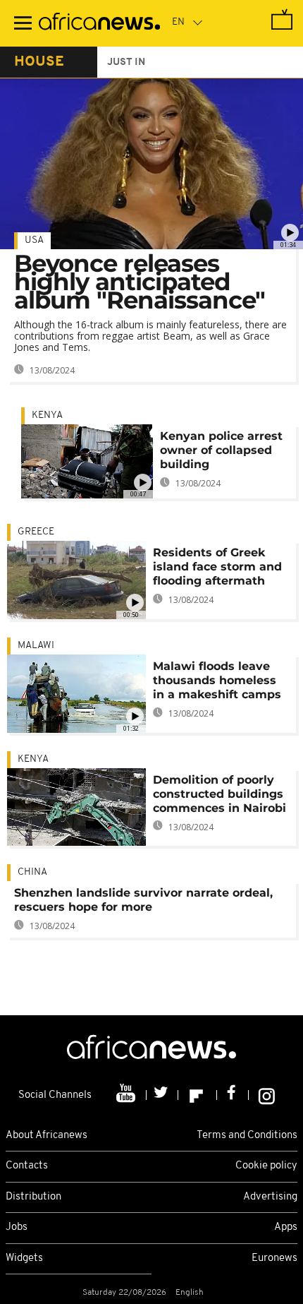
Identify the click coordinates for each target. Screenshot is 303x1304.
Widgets (24, 1258)
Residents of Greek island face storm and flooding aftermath (217, 566)
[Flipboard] (197, 1095)
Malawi (36, 645)
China (32, 872)
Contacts (27, 1166)
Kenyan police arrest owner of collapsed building (221, 450)
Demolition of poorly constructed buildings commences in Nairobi (219, 794)
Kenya (47, 415)
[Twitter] (162, 1095)
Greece (36, 532)
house (39, 62)
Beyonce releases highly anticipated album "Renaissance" (139, 282)
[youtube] (127, 1095)
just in (126, 62)
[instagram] (267, 1095)
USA (34, 240)
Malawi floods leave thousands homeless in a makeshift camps (217, 680)
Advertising (270, 1197)
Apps (285, 1227)
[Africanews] (99, 23)
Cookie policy (266, 1166)
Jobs (16, 1227)
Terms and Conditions (247, 1135)
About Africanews (46, 1135)
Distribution (33, 1197)
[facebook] (233, 1095)
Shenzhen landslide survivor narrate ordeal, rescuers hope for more (143, 900)
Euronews (274, 1258)
